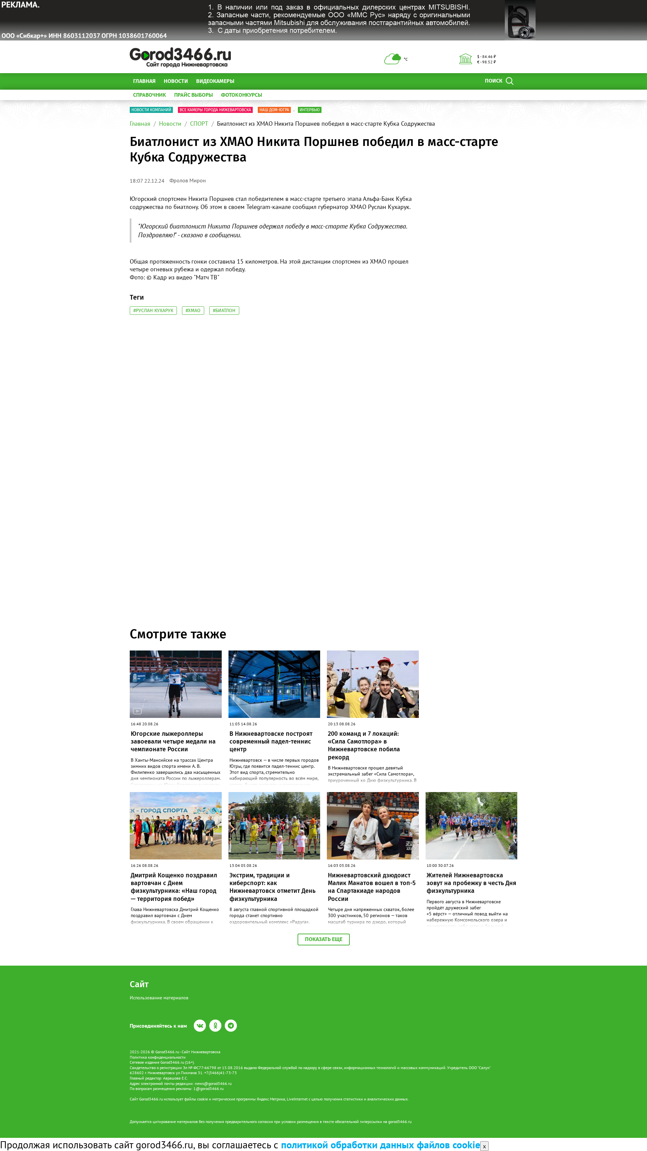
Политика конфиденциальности (158, 1057)
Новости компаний (151, 110)
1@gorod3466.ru (208, 1088)
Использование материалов (159, 998)
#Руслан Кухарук (153, 310)
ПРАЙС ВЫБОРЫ (193, 94)
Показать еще (323, 939)
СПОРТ (199, 123)
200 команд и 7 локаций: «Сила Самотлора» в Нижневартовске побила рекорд (364, 745)
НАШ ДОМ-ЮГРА (274, 110)
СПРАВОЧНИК (149, 94)
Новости (176, 81)
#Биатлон (224, 310)
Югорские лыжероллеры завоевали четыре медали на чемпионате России (173, 741)
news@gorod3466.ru (213, 1083)
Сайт (139, 984)
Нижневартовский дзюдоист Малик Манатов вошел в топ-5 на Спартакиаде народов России (371, 887)
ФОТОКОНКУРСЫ (241, 94)
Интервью (310, 110)
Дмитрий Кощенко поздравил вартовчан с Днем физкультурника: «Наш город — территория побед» (174, 887)
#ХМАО (193, 310)
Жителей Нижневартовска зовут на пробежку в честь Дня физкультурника (471, 883)
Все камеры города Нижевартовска (215, 110)
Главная (144, 81)
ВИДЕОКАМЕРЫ (215, 81)
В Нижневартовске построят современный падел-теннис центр (270, 741)
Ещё (247, 81)
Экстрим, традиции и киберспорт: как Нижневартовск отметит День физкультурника (272, 887)
